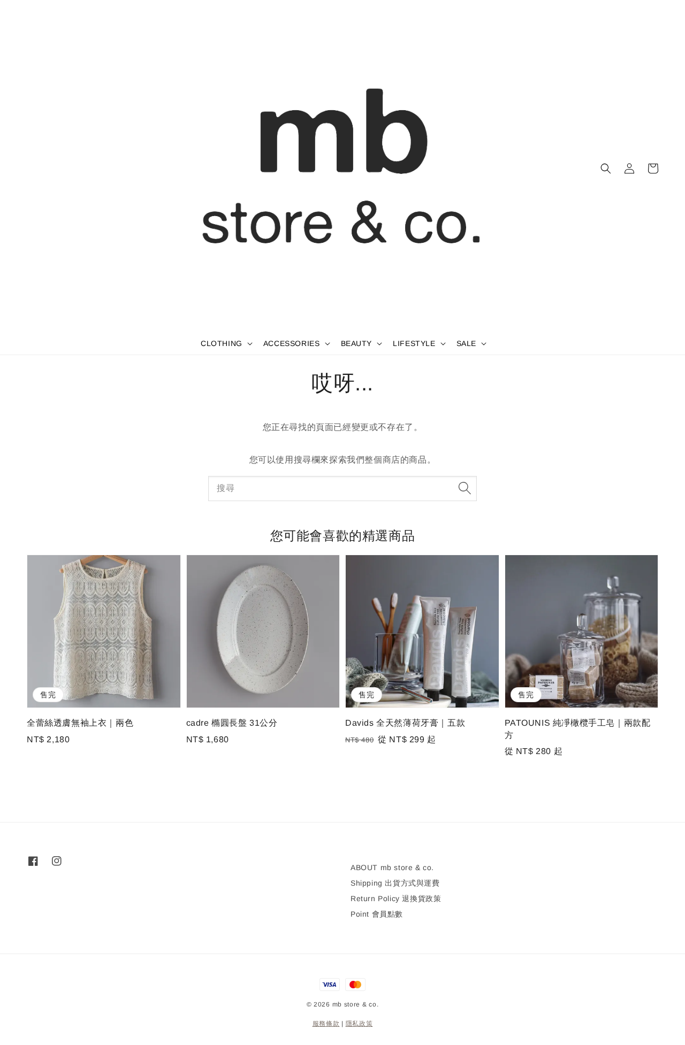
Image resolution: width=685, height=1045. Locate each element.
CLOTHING (221, 343)
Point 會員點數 (377, 914)
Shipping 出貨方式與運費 (395, 883)
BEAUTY (356, 343)
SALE (466, 343)
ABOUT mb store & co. (392, 867)
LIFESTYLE (414, 343)
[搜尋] (464, 488)
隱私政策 (359, 1023)
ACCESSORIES (291, 343)
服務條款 (326, 1023)
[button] (606, 168)
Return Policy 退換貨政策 (396, 898)
